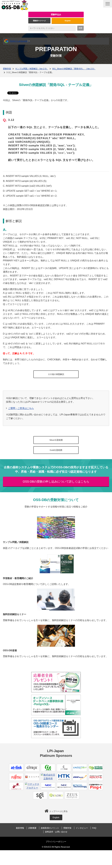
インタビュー (82, 828)
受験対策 (7, 68)
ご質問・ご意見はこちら (21, 408)
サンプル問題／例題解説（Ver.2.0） (31, 68)
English (68, 21)
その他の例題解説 (56, 374)
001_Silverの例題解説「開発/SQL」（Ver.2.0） (74, 68)
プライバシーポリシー (56, 841)
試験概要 (32, 828)
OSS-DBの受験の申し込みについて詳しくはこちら (56, 481)
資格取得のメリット (50, 828)
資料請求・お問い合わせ (56, 832)
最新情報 (20, 828)
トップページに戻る (58, 811)
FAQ (94, 828)
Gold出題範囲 (56, 450)
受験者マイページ (39, 21)
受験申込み (56, 14)
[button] (107, 3)
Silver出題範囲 (56, 440)
